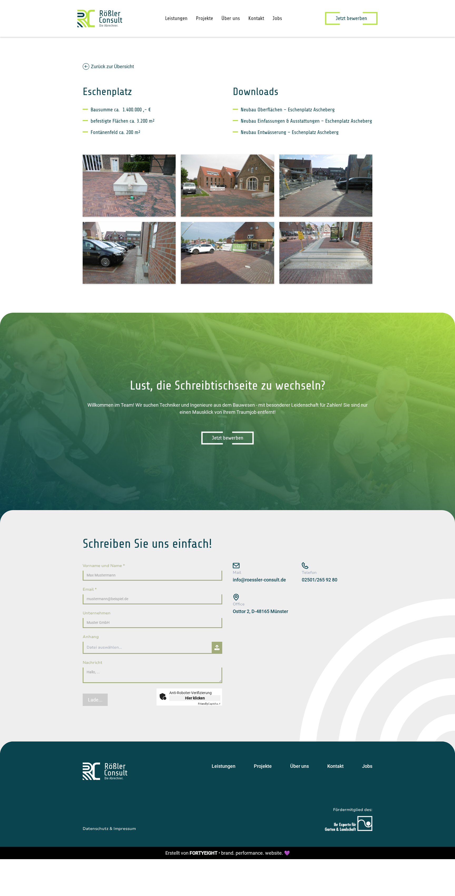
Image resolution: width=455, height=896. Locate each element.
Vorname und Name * (104, 565)
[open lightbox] (129, 186)
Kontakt (256, 18)
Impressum (124, 828)
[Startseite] (105, 771)
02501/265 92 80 (319, 580)
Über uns (230, 18)
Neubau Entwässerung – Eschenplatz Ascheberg (290, 132)
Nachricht (92, 662)
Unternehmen (97, 613)
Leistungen (176, 18)
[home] (99, 18)
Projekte (204, 18)
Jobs (277, 18)
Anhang (91, 636)
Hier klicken (195, 698)
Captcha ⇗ (209, 703)
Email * (90, 589)
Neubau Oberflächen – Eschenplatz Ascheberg (288, 110)
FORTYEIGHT (203, 853)
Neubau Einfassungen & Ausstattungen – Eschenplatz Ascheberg (306, 121)
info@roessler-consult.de (259, 580)
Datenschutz (95, 828)
